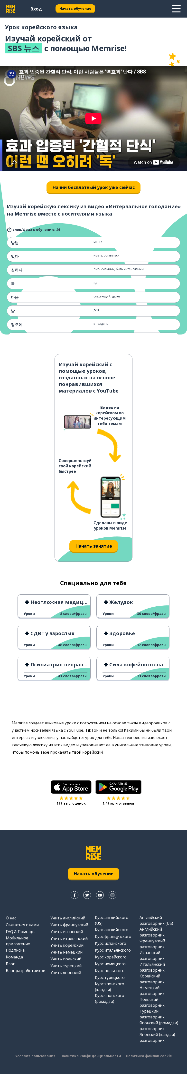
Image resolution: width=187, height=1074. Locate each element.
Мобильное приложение (18, 940)
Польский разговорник (152, 1002)
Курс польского (109, 970)
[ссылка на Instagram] (112, 895)
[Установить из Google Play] (118, 787)
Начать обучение (75, 8)
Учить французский (69, 924)
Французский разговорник (152, 943)
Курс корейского (111, 957)
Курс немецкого (110, 963)
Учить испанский (66, 931)
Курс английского (111, 929)
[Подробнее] (176, 9)
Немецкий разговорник (152, 990)
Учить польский (65, 959)
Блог (10, 963)
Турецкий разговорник (152, 1014)
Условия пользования (35, 1056)
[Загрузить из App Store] (71, 787)
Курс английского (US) (111, 920)
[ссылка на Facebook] (74, 895)
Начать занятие (93, 546)
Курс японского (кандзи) (109, 986)
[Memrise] (11, 9)
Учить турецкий (66, 965)
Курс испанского (110, 943)
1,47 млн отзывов (118, 803)
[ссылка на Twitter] (87, 895)
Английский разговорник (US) (156, 920)
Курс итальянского (113, 950)
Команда (14, 957)
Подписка (15, 950)
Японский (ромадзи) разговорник (159, 1025)
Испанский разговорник (152, 955)
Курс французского (113, 936)
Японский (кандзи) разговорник (157, 1037)
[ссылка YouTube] (100, 895)
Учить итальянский (69, 938)
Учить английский (67, 918)
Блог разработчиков (25, 970)
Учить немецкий (66, 952)
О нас (11, 918)
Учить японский (65, 972)
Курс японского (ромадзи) (109, 998)
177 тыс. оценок (71, 803)
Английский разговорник (152, 932)
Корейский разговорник (152, 979)
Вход (36, 9)
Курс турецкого (110, 977)
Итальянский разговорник (152, 967)
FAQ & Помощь (20, 931)
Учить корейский (67, 945)
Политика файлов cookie (149, 1056)
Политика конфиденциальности (90, 1056)
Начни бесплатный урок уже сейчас (93, 187)
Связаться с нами (22, 924)
